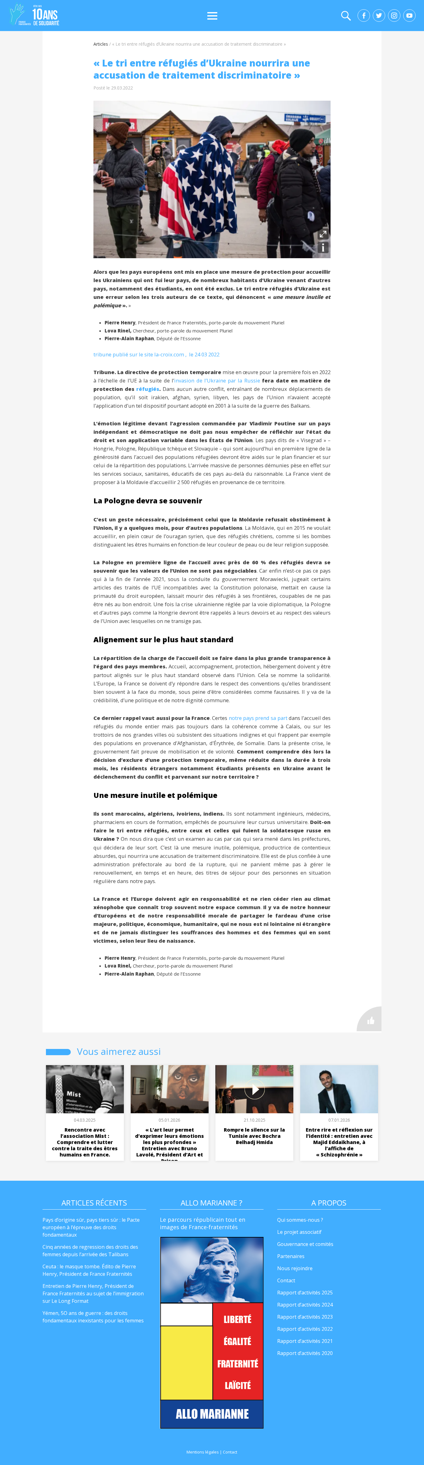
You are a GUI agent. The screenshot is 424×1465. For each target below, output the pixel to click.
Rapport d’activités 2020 (305, 1353)
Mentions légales (203, 1452)
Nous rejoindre (295, 1268)
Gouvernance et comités (305, 1244)
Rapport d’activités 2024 (305, 1304)
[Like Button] (369, 1018)
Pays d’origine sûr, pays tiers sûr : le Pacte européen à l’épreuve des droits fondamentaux (91, 1227)
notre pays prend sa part (258, 717)
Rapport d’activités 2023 (305, 1316)
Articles (100, 44)
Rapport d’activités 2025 (305, 1292)
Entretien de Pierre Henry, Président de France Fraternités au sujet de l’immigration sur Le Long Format (93, 1293)
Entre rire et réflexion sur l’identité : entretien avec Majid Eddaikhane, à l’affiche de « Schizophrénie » (339, 1142)
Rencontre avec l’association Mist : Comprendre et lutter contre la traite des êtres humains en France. (85, 1142)
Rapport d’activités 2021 (305, 1341)
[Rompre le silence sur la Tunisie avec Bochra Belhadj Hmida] (254, 1089)
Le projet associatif (299, 1232)
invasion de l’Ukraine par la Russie (217, 380)
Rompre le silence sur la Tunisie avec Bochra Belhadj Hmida (254, 1136)
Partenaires (290, 1256)
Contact (286, 1280)
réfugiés (147, 388)
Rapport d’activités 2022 (305, 1328)
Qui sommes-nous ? (300, 1219)
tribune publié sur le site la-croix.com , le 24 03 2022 (156, 354)
